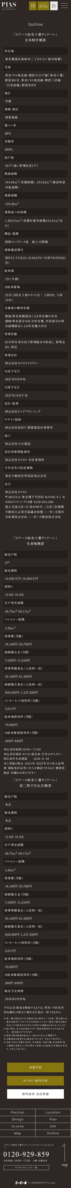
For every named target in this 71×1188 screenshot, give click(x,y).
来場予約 (33, 6)
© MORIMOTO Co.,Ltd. (41, 1183)
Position (18, 1112)
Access (17, 1126)
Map (17, 1133)
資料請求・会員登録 (35, 1094)
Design (18, 1119)
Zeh (53, 1126)
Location (53, 1112)
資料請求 (54, 6)
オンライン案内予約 (43, 6)
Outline (53, 1133)
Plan (53, 1119)
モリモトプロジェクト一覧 (26, 1167)
